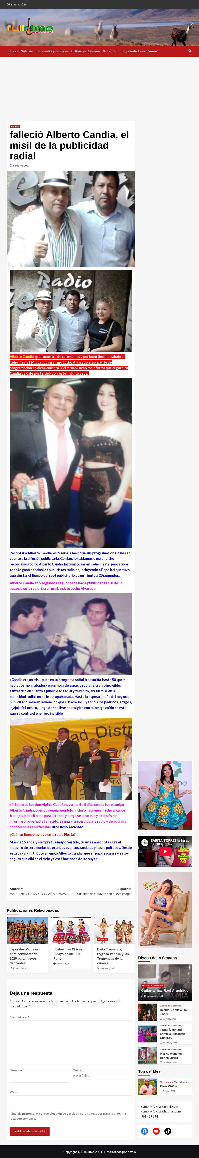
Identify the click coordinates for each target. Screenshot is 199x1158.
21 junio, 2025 (169, 1019)
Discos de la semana (152, 985)
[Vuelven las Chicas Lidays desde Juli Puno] (71, 930)
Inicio (14, 51)
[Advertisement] (99, 86)
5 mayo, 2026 (63, 964)
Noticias (27, 51)
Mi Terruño (111, 51)
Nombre (17, 1070)
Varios (153, 51)
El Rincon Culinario (85, 51)
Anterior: (38, 891)
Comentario (19, 1017)
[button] (190, 50)
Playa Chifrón (169, 1086)
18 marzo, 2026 (107, 968)
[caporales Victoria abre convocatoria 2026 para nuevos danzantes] (27, 930)
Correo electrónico (82, 1072)
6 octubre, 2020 (21, 165)
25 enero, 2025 (170, 1062)
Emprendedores (133, 51)
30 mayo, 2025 (170, 1042)
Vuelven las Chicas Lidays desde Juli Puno (67, 954)
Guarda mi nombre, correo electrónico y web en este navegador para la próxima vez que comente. (68, 1116)
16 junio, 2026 (19, 968)
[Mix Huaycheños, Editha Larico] (147, 1055)
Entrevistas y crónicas (52, 51)
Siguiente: (104, 891)
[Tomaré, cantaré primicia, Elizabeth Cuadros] (147, 1034)
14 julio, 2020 (169, 1091)
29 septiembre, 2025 (153, 996)
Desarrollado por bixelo (120, 1152)
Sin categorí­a (166, 1082)
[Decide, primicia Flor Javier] (147, 1012)
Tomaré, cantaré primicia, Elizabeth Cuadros (172, 1034)
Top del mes (180, 1082)
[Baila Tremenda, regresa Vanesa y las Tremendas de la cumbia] (114, 930)
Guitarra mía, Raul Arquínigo (165, 990)
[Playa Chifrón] (147, 1086)
